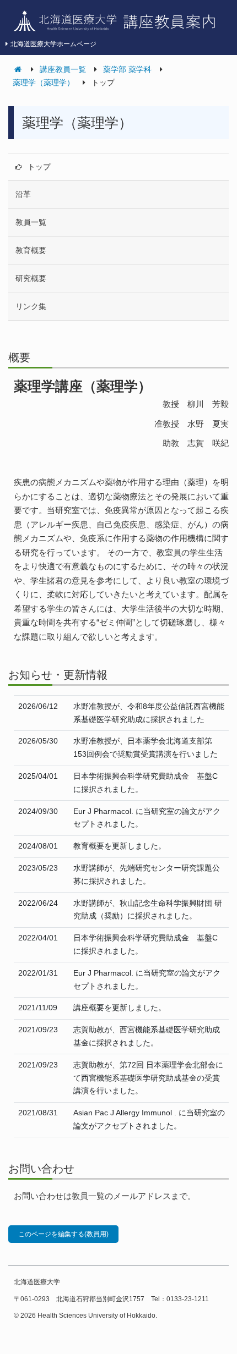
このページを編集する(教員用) (63, 1234)
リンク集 (30, 306)
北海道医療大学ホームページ (53, 44)
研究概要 (30, 278)
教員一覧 (30, 222)
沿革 (23, 194)
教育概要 (30, 250)
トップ (39, 166)
